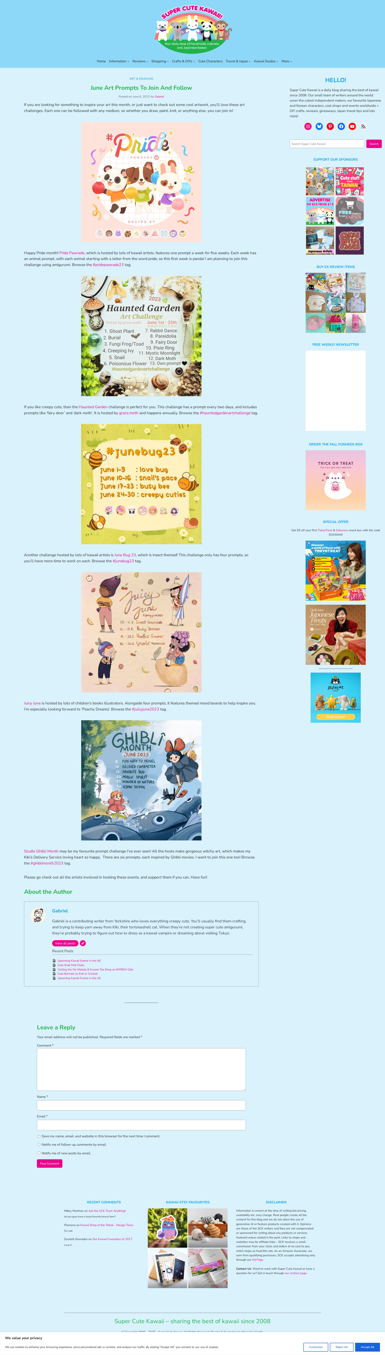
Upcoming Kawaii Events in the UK (79, 961)
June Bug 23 (125, 555)
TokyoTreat (325, 530)
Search (374, 144)
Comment (45, 1045)
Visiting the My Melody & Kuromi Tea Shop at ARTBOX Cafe (95, 969)
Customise (315, 1347)
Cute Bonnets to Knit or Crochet (78, 974)
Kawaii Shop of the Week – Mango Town (106, 1225)
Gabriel (159, 97)
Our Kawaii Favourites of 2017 (112, 1239)
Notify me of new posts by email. (66, 1153)
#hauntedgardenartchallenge (225, 413)
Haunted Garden (93, 407)
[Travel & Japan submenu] (250, 61)
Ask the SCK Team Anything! (107, 1211)
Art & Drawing (141, 79)
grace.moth (128, 413)
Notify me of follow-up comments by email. (74, 1144)
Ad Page (257, 1260)
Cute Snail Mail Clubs (71, 965)
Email (42, 1116)
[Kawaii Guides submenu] (277, 61)
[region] (192, 1343)
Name (42, 1096)
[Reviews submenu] (147, 61)
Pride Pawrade (71, 253)
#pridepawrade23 (108, 264)
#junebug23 (123, 561)
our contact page (296, 1273)
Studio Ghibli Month (41, 851)
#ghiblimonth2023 (47, 863)
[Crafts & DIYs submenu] (194, 61)
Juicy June (32, 703)
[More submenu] (291, 61)
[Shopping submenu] (168, 61)
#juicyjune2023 (145, 709)
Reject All (342, 1347)
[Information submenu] (128, 61)
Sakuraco (342, 530)
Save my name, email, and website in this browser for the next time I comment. (101, 1136)
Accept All (367, 1347)
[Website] (83, 943)
